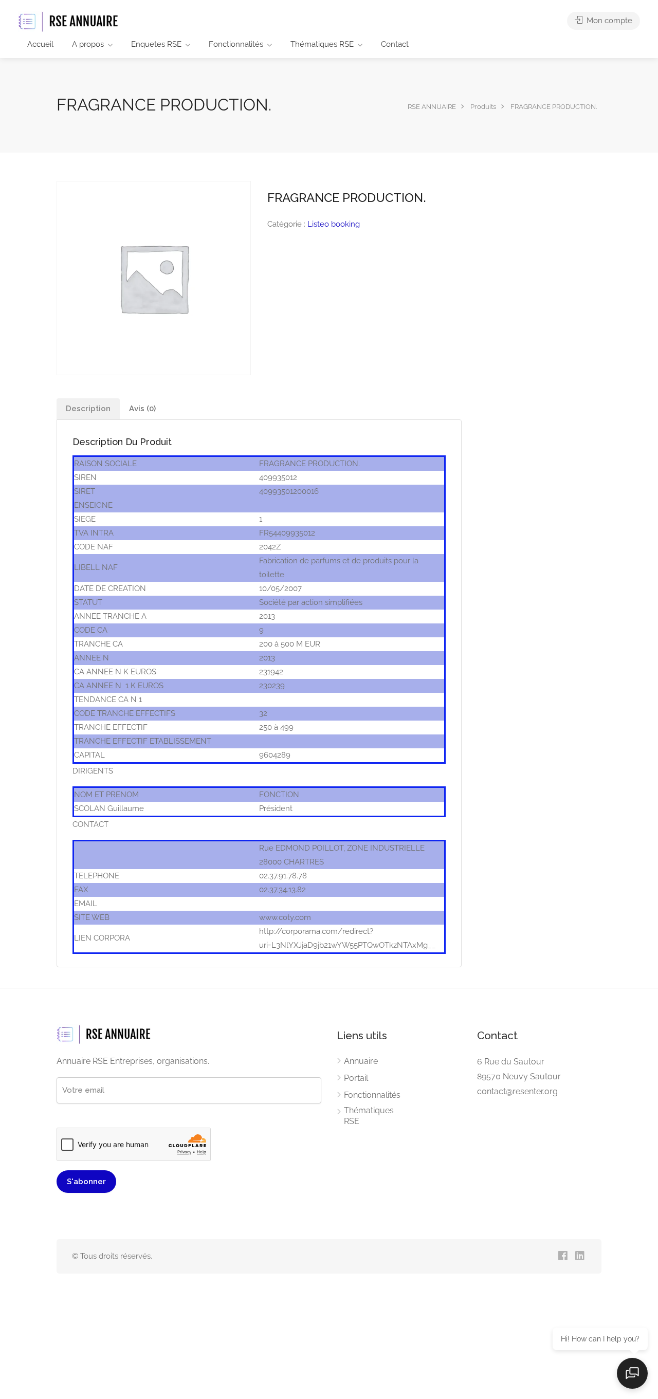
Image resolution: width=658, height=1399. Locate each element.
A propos (88, 44)
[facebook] (562, 1256)
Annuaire (361, 1061)
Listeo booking (333, 224)
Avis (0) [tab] (142, 408)
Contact (395, 44)
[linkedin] (579, 1256)
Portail (356, 1078)
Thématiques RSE (322, 44)
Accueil (40, 44)
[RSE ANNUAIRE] (69, 21)
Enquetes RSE (156, 44)
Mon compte (608, 20)
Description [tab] (88, 408)
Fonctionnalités (236, 44)
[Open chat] (632, 1373)
